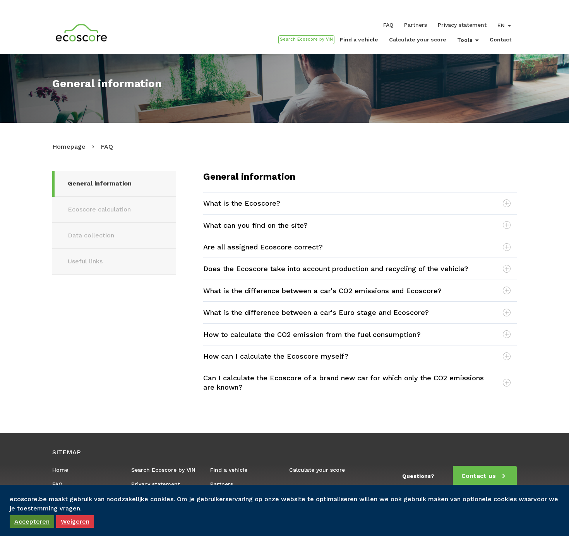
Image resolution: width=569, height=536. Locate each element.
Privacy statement (462, 25)
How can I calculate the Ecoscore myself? (275, 356)
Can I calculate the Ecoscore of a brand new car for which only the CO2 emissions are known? (343, 382)
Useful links (85, 261)
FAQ (388, 25)
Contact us (478, 475)
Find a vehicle (359, 39)
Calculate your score (417, 39)
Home (60, 470)
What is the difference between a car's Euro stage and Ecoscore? (316, 312)
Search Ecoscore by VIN (163, 470)
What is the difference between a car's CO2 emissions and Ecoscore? (322, 291)
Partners (415, 25)
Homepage (69, 146)
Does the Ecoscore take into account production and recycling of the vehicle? (335, 269)
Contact (500, 39)
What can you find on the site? (255, 225)
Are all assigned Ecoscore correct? (263, 247)
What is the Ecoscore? (241, 203)
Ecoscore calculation (99, 209)
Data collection (91, 235)
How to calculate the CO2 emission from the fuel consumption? (312, 334)
